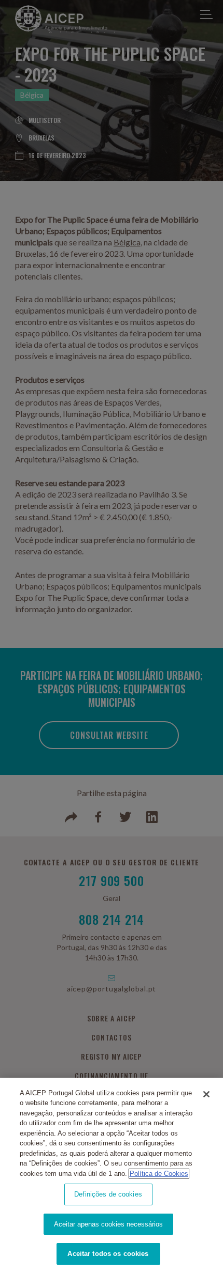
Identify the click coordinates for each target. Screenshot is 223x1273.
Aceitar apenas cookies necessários (108, 1224)
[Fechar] (206, 1094)
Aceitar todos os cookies (107, 1254)
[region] (111, 1175)
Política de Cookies (159, 1173)
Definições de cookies (108, 1194)
